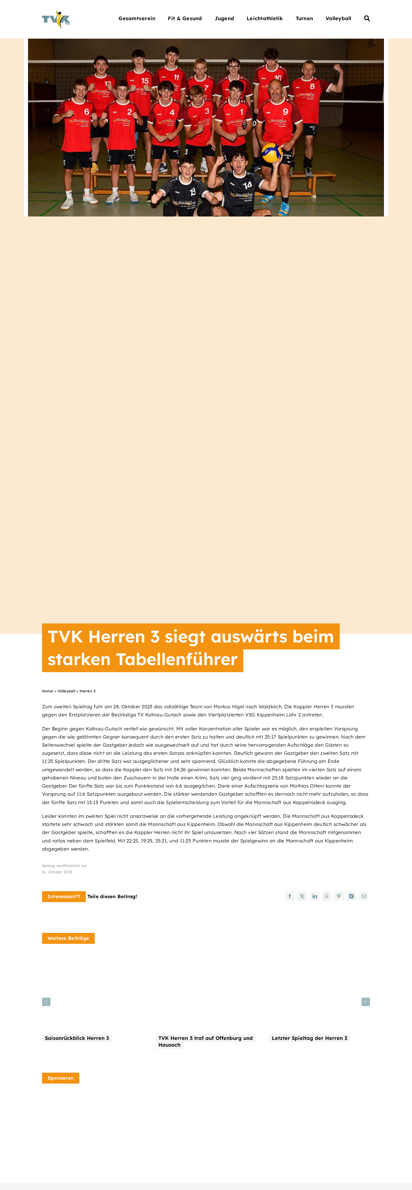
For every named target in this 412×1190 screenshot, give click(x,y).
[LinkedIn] (315, 896)
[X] (302, 896)
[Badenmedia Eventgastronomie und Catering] (70, 1111)
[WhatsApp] (327, 896)
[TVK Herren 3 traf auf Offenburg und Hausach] (206, 957)
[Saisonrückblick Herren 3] (92, 957)
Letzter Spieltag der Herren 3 (309, 1038)
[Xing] (351, 896)
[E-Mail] (364, 896)
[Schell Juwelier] (155, 1095)
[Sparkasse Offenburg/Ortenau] (325, 1110)
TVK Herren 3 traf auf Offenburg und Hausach (205, 1041)
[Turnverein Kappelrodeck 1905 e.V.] (56, 13)
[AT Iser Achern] (240, 1107)
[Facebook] (290, 896)
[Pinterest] (339, 896)
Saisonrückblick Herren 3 (77, 1038)
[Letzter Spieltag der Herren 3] (319, 957)
